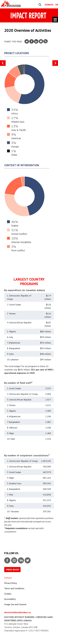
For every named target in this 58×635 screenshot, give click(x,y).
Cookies (7, 593)
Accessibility (10, 599)
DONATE (49, 4)
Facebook (7, 560)
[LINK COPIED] (45, 41)
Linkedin (21, 560)
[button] (55, 63)
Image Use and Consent (15, 604)
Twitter (27, 560)
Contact (8, 577)
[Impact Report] (14, 4)
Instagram (14, 560)
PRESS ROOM (12, 569)
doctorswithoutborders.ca (17, 612)
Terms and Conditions (14, 588)
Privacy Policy (10, 583)
